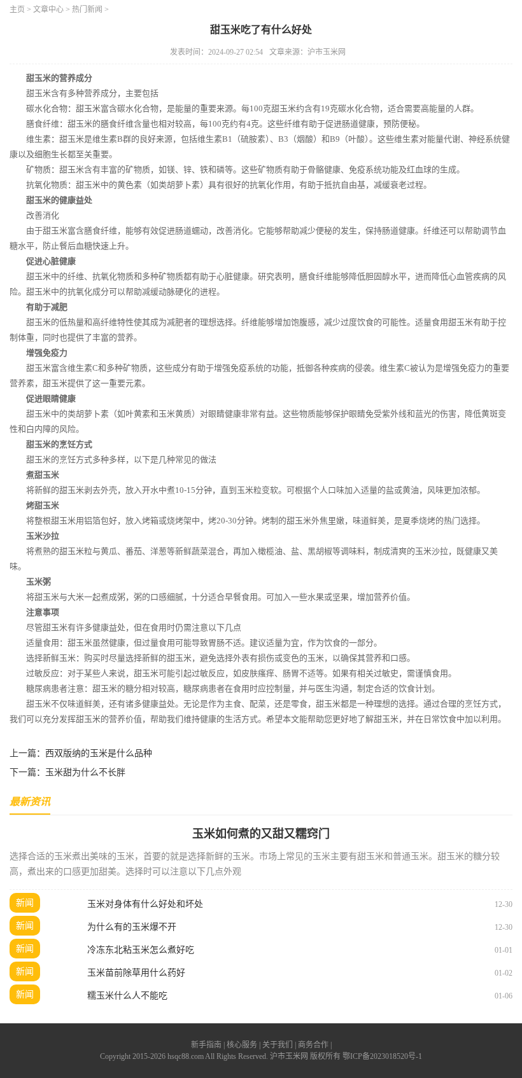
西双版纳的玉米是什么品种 (98, 753)
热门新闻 (87, 9)
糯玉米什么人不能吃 (127, 995)
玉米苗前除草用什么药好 (136, 973)
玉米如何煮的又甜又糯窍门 (261, 833)
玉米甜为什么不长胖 (85, 772)
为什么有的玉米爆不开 (131, 927)
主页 (17, 9)
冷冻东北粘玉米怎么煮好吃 (140, 950)
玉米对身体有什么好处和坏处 (145, 904)
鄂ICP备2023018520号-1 (382, 1056)
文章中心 (48, 9)
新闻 (25, 903)
